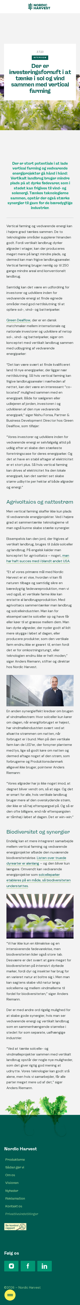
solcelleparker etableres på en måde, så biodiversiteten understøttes (38, 880)
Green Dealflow (18, 320)
